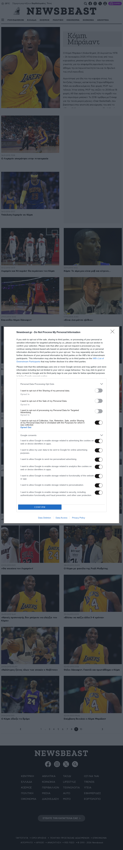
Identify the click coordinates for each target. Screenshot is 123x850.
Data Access (61, 518)
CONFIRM (39, 507)
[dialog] (61, 425)
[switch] (99, 391)
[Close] (113, 332)
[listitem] (61, 384)
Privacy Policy (78, 518)
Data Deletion (44, 518)
